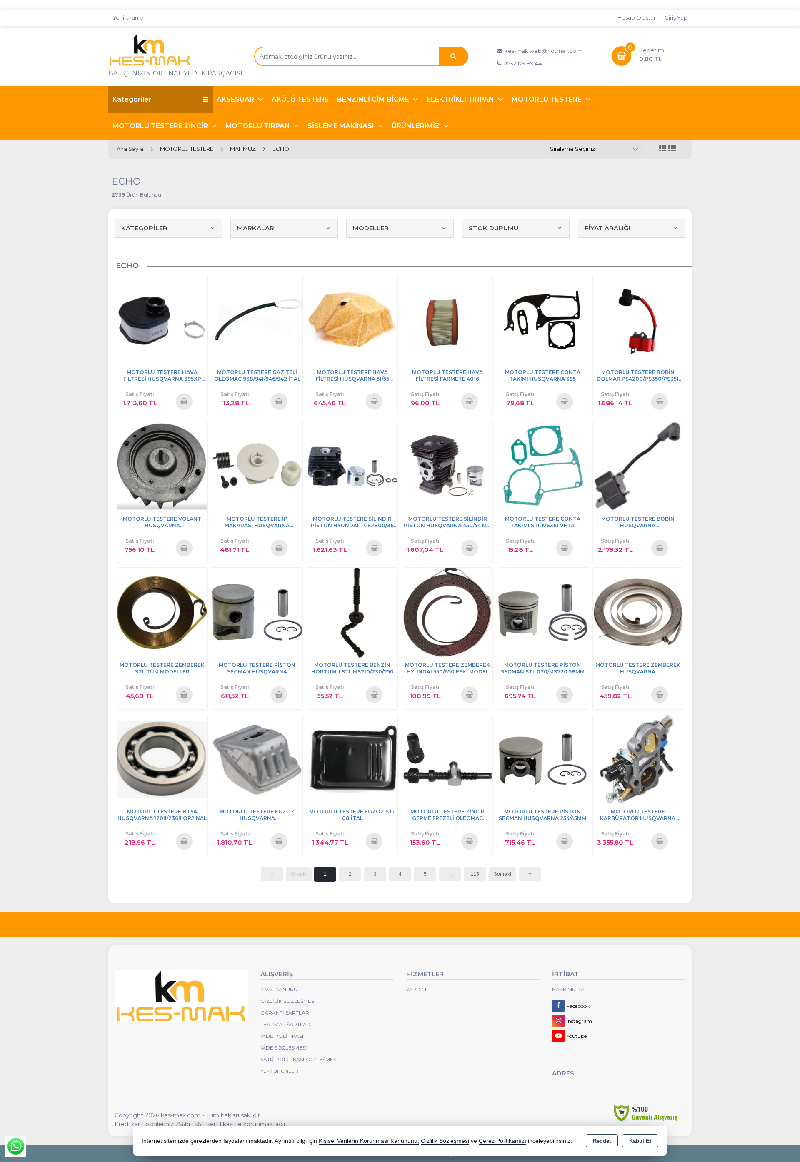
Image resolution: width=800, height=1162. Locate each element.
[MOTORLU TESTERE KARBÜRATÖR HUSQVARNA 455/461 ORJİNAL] (638, 759)
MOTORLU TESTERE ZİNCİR (161, 126)
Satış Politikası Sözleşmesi (299, 1059)
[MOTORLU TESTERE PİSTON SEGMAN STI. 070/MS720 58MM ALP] (543, 612)
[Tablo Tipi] (672, 149)
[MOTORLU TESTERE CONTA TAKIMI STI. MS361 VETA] (543, 465)
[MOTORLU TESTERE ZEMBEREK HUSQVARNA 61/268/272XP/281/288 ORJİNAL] (638, 612)
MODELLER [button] (371, 228)
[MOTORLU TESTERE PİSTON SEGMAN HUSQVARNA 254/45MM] (543, 759)
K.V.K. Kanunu (279, 989)
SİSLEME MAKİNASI (342, 126)
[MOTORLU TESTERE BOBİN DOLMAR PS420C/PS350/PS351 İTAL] (638, 319)
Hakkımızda (568, 989)
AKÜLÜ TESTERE (300, 99)
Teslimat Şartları (286, 1024)
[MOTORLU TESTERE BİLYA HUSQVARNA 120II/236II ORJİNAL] (162, 759)
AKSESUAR (236, 99)
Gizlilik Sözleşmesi (288, 1001)
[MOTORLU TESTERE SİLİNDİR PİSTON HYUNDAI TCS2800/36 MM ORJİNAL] (353, 465)
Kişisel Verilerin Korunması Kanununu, (369, 1141)
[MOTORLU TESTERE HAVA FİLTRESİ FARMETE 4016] (447, 319)
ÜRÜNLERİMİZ (416, 126)
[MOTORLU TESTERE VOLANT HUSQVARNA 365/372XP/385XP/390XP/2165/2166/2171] (162, 465)
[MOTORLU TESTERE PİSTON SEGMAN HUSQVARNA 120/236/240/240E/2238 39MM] (257, 612)
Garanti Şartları (285, 1013)
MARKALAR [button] (255, 228)
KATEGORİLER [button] (144, 228)
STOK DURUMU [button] (493, 228)
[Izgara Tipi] (663, 149)
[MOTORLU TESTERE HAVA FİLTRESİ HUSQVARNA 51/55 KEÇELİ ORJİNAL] (353, 319)
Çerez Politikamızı (502, 1141)
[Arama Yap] (453, 56)
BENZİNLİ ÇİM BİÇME (374, 99)
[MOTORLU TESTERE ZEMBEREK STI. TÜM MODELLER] (162, 612)
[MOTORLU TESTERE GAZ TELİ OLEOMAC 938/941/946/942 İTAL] (257, 319)
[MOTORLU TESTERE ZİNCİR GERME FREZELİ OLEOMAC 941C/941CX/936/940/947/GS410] (447, 759)
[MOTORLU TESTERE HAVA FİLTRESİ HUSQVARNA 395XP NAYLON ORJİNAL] (162, 319)
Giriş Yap (676, 17)
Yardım (416, 989)
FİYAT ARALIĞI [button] (607, 228)
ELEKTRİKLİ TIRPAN (461, 99)
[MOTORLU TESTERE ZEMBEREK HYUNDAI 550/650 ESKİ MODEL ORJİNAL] (447, 612)
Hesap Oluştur (637, 17)
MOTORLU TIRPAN (258, 126)
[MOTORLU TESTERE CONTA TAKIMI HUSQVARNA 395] (543, 319)
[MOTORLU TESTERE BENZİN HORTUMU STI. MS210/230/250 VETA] (353, 612)
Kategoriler (132, 99)
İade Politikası (281, 1036)
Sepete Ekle (184, 401)
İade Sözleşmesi (283, 1048)
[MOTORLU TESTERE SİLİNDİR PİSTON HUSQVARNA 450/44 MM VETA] (447, 465)
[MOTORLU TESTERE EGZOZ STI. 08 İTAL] (353, 759)
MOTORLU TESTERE (547, 99)
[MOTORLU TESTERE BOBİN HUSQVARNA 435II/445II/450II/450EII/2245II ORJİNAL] (638, 465)
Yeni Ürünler (279, 1071)
